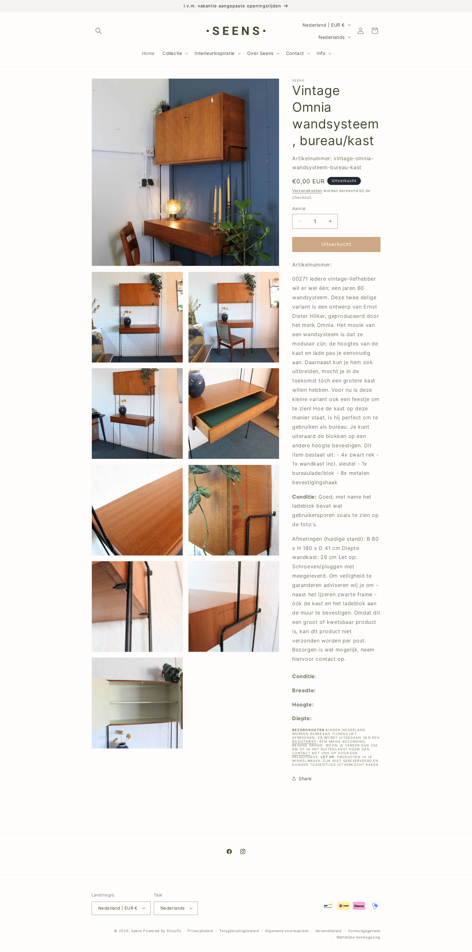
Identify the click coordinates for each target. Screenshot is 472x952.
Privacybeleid (200, 930)
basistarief (304, 741)
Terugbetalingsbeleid (239, 930)
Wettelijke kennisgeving (358, 937)
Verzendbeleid (328, 930)
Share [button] (305, 778)
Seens (136, 930)
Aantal (298, 208)
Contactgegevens (364, 930)
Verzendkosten (307, 190)
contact (301, 753)
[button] (99, 31)
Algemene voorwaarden (287, 930)
